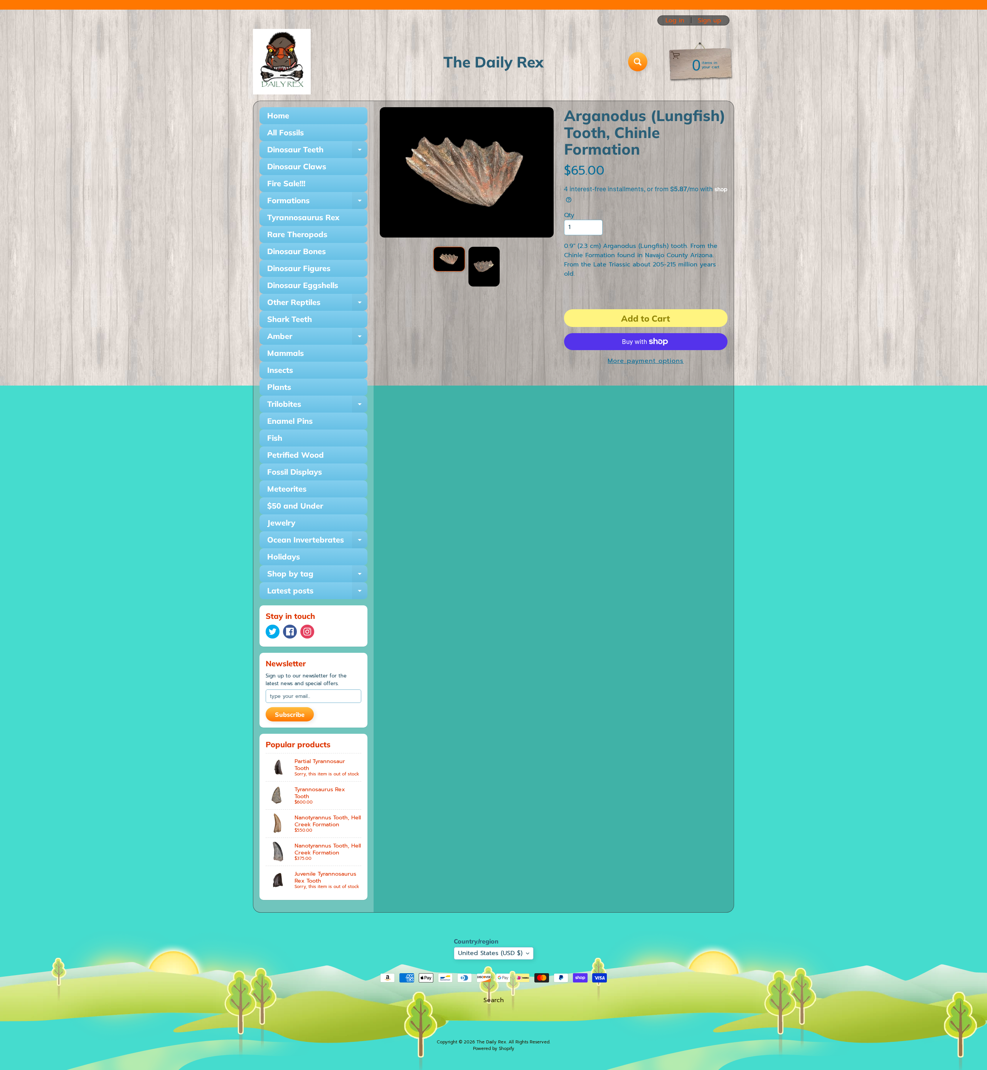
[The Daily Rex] (282, 61)
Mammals (285, 353)
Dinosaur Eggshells (302, 285)
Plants (279, 387)
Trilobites (317, 406)
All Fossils (285, 132)
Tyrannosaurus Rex (303, 217)
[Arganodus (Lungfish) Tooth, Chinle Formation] (449, 259)
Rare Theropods (297, 234)
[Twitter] (273, 632)
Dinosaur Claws (296, 166)
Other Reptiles (317, 304)
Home (278, 115)
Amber (317, 338)
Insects (280, 370)
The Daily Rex (491, 1042)
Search (493, 1000)
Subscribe (290, 714)
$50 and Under (295, 506)
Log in (674, 20)
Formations (317, 202)
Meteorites (287, 489)
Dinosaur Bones (296, 251)
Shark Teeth (289, 319)
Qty (569, 215)
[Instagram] (307, 632)
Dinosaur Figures (298, 268)
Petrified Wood (295, 455)
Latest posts (317, 592)
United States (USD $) (490, 953)
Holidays (283, 556)
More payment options (646, 361)
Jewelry (281, 522)
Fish (274, 438)
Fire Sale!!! (286, 183)
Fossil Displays (294, 472)
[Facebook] (290, 632)
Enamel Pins (290, 421)
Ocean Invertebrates (317, 541)
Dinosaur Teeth (317, 151)
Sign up (709, 20)
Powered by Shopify (493, 1048)
